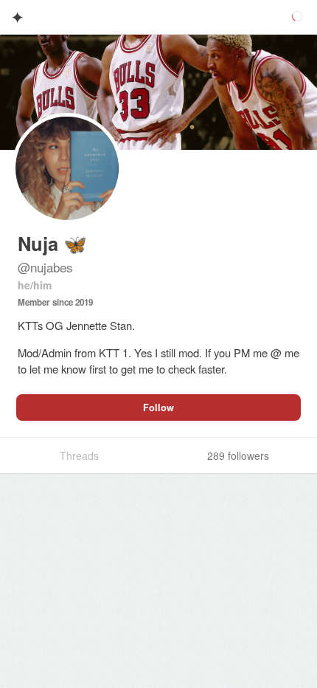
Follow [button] (158, 407)
